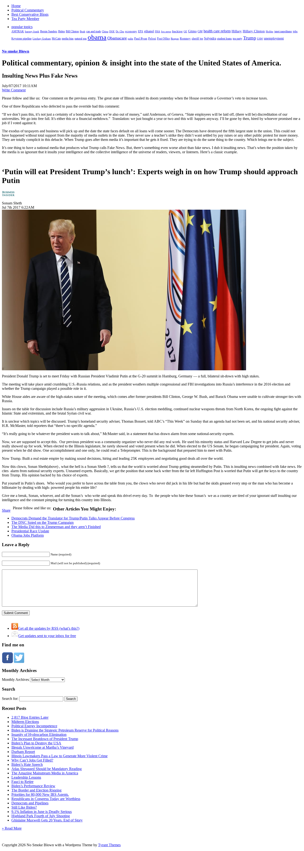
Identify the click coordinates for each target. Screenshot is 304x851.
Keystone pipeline (21, 38)
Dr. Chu (120, 31)
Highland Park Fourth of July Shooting (40, 816)
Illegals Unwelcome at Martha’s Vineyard (42, 747)
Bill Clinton (72, 31)
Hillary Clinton (254, 31)
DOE (112, 31)
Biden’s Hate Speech (27, 764)
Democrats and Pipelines (29, 803)
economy (131, 31)
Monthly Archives (15, 680)
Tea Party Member (25, 19)
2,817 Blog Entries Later (29, 717)
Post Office (163, 38)
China (105, 31)
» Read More (12, 828)
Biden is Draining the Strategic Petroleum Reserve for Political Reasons (65, 730)
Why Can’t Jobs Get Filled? (32, 760)
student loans (224, 38)
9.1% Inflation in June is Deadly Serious (41, 812)
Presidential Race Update (30, 531)
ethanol (149, 31)
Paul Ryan (140, 38)
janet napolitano (283, 31)
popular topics (22, 27)
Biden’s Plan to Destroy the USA (36, 743)
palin (130, 38)
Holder (269, 31)
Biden (61, 31)
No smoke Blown (15, 51)
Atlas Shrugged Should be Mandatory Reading (46, 769)
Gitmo (192, 31)
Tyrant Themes (109, 845)
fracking (177, 31)
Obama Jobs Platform (27, 535)
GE (185, 31)
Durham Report (23, 752)
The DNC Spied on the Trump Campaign (42, 522)
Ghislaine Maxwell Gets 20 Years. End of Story (47, 820)
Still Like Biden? (24, 807)
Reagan (175, 38)
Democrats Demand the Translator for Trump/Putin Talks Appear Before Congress (73, 518)
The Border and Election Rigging (36, 790)
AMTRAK (17, 31)
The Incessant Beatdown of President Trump (44, 739)
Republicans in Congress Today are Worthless (45, 799)
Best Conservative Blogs (29, 14)
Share (6, 510)
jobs (295, 31)
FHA (157, 31)
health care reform (217, 31)
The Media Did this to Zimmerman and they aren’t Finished (56, 527)
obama (97, 37)
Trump (249, 37)
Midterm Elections (25, 722)
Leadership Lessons (26, 777)
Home (16, 6)
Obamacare (117, 38)
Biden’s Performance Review (33, 786)
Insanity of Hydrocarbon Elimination (38, 734)
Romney (185, 38)
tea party (237, 38)
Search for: (10, 699)
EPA (140, 31)
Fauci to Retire (22, 782)
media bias (68, 38)
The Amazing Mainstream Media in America (44, 773)
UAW (260, 38)
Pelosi (152, 38)
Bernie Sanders (48, 31)
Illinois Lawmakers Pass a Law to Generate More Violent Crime (59, 756)
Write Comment (14, 90)
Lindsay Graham (42, 38)
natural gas (81, 38)
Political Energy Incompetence (34, 726)
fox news (166, 31)
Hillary (237, 31)
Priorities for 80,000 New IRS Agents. (40, 794)
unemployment (274, 38)
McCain (56, 38)
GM (200, 31)
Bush (82, 31)
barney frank (32, 31)
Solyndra (210, 38)
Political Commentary (27, 10)
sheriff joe (197, 38)
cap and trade (93, 31)
